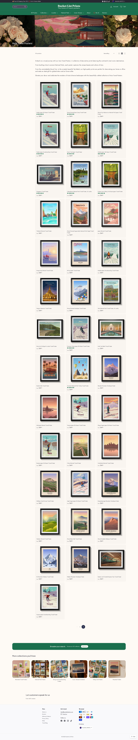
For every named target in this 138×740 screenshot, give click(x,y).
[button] (40, 114)
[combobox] (19, 6)
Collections (43, 13)
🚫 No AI (96, 13)
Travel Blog (45, 723)
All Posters (34, 13)
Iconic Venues (78, 13)
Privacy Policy (45, 718)
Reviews (104, 13)
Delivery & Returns (46, 716)
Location (54, 13)
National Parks (65, 13)
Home (13, 39)
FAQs (43, 721)
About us (44, 712)
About (88, 13)
